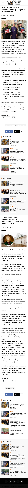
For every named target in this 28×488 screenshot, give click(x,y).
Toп (10, 139)
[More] (21, 131)
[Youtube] (21, 481)
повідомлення (5, 60)
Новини (4, 18)
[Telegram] (14, 481)
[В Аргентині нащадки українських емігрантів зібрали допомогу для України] (5, 168)
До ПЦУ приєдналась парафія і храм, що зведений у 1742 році (18, 209)
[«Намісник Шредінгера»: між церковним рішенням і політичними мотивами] (5, 150)
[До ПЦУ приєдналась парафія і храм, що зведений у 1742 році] (5, 209)
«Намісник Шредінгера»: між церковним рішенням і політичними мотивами (18, 151)
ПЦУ (24, 125)
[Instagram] (10, 481)
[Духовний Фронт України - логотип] (14, 2)
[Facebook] (6, 481)
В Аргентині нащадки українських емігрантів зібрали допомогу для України (17, 169)
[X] (18, 481)
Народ (11, 165)
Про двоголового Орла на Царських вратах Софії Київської (17, 142)
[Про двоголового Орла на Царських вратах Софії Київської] (5, 142)
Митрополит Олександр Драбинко (13, 125)
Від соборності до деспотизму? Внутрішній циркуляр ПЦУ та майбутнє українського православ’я (18, 160)
